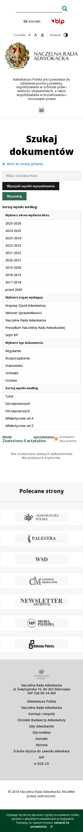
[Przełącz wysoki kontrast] (65, 35)
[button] (41, 110)
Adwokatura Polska (41, 701)
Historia (41, 745)
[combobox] (39, 8)
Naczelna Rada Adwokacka (41, 707)
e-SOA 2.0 (41, 763)
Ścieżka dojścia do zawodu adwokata (41, 751)
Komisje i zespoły (41, 714)
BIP (41, 757)
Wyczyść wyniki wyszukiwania (31, 186)
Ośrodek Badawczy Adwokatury (41, 720)
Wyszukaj (14, 196)
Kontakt (42, 738)
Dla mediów (41, 732)
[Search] (64, 8)
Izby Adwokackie (41, 726)
